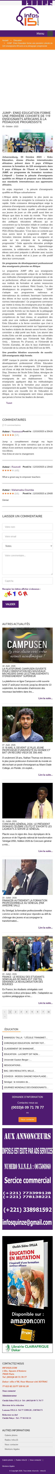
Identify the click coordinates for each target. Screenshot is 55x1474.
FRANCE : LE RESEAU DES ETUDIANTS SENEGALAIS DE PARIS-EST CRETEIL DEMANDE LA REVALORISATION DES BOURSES (23, 980)
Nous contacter (27, 1119)
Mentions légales (12, 1449)
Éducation (17, 40)
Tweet (9, 403)
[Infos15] (28, 16)
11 (49, 1012)
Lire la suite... (45, 698)
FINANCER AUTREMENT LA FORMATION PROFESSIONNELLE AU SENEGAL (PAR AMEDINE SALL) (24, 903)
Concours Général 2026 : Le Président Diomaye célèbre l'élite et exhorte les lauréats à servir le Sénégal (27, 826)
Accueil (5, 40)
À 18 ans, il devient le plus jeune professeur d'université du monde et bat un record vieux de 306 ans (26, 750)
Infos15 (43, 1471)
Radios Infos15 (11, 1440)
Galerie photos (11, 1435)
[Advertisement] (27, 79)
